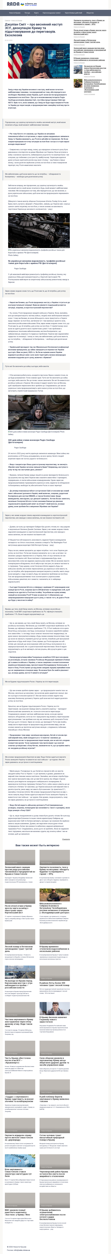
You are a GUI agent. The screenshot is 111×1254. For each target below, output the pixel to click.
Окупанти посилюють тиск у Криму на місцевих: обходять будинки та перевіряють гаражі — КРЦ (54, 870)
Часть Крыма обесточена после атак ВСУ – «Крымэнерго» (18, 1060)
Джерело (66, 839)
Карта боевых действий (73, 13)
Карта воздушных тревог (52, 13)
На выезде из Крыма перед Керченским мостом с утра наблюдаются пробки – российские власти (18, 984)
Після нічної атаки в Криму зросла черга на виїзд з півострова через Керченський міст (18, 909)
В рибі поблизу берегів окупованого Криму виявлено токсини (54, 1099)
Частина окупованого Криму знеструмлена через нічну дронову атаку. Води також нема (19, 1023)
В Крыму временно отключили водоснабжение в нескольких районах (54, 948)
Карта (36, 13)
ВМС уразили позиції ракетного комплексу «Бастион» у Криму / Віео (17, 1212)
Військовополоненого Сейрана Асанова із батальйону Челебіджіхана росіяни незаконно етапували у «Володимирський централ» (55, 908)
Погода (27, 13)
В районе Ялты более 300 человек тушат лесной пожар (54, 984)
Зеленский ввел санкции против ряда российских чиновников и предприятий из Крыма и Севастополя (20, 870)
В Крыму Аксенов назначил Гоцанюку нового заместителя (53, 1019)
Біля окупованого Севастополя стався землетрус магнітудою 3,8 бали (18, 1172)
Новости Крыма (14, 13)
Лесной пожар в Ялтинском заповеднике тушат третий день (19, 948)
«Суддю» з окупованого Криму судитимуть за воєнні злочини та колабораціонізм (19, 1099)
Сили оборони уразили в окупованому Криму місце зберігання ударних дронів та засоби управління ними (54, 1061)
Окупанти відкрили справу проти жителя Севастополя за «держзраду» (19, 1137)
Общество (90, 13)
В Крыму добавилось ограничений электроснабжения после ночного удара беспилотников (53, 1214)
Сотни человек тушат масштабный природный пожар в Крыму (52, 1137)
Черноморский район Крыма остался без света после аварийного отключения (54, 1173)
